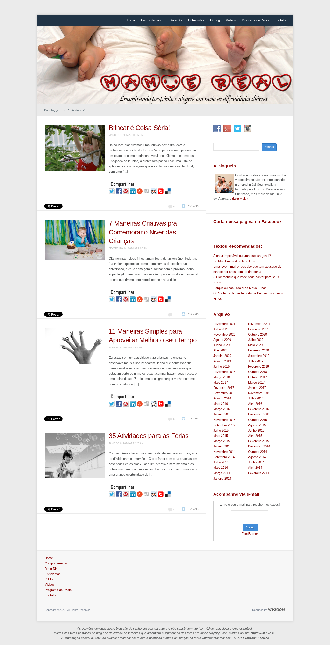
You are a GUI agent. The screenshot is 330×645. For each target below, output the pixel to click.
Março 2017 (256, 382)
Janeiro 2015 (222, 446)
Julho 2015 (221, 430)
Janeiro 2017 (257, 388)
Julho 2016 (255, 398)
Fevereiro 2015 (258, 441)
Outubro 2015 (257, 420)
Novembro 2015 (224, 420)
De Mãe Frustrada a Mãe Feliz (234, 261)
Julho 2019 (255, 361)
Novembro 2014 (224, 451)
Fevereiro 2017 (223, 388)
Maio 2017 (220, 382)
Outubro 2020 (257, 334)
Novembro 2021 (259, 324)
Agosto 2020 (222, 340)
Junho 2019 (221, 366)
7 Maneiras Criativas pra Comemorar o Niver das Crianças (143, 232)
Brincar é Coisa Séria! (139, 127)
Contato (280, 20)
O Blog (215, 20)
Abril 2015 (255, 436)
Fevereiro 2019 (258, 366)
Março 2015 (221, 441)
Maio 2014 (220, 467)
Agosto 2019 (222, 361)
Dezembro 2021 (224, 324)
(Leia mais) (240, 198)
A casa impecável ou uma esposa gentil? (242, 256)
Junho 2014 (256, 462)
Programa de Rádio (255, 20)
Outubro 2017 (257, 377)
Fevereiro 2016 (258, 409)
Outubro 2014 (257, 451)
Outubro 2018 (257, 372)
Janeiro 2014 (222, 478)
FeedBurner (250, 533)
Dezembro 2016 (224, 393)
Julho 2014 (221, 462)
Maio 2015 (220, 436)
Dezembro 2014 (259, 446)
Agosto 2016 (222, 398)
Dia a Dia (175, 20)
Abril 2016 (255, 403)
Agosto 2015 (257, 425)
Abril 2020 (220, 350)
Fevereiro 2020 (258, 350)
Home (131, 20)
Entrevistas (196, 20)
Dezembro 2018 (224, 372)
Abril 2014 (255, 467)
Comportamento (152, 20)
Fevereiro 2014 (258, 473)
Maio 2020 (255, 345)
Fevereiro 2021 (258, 329)
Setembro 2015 (224, 425)
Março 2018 (221, 377)
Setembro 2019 (258, 355)
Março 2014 (221, 473)
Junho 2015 (256, 430)
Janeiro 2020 (222, 355)
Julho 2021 (221, 329)
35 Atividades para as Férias (148, 435)
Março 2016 (221, 409)
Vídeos (231, 20)
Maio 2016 (220, 403)
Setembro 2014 (224, 457)
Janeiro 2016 (222, 414)
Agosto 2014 (257, 457)
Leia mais (193, 206)
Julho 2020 (255, 340)
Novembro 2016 (259, 393)
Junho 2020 (221, 345)
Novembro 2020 (224, 334)
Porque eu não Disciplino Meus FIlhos (239, 288)
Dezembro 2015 (259, 414)
